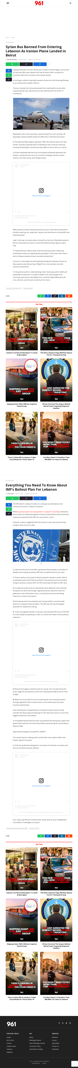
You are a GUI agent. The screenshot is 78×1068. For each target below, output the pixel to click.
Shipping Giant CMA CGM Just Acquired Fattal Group (22, 405)
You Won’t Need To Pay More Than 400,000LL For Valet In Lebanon (56, 458)
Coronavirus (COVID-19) (14, 288)
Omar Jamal (10, 493)
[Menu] (8, 3)
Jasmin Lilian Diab (12, 59)
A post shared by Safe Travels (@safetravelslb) (41, 222)
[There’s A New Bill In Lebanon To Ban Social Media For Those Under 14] (22, 433)
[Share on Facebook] (40, 64)
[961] (39, 3)
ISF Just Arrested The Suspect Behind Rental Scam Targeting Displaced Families (56, 406)
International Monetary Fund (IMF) (17, 828)
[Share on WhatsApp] (12, 64)
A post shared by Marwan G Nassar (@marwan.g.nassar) (41, 681)
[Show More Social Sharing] (49, 64)
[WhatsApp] (9, 75)
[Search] (70, 3)
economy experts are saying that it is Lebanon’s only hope (38, 512)
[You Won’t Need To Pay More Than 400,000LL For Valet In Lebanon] (56, 433)
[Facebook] (9, 71)
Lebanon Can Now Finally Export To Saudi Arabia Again (21, 354)
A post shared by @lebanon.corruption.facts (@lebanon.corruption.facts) (41, 812)
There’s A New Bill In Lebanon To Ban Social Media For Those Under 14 (22, 458)
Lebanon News (27, 288)
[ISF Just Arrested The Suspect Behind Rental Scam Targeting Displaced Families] (56, 380)
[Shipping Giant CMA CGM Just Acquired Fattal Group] (22, 380)
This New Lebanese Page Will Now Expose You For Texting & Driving (56, 354)
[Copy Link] (26, 64)
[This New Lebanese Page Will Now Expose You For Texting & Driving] (56, 328)
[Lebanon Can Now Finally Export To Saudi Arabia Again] (22, 328)
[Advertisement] (39, 21)
